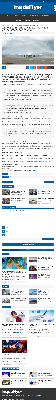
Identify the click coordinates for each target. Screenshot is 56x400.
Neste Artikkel (49, 182)
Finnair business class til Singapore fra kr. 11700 (44, 275)
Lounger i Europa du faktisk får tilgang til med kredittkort (18, 381)
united (25, 173)
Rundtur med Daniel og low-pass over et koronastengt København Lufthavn (18, 291)
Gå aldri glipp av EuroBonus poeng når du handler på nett (18, 372)
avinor (10, 173)
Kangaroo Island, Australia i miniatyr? (45, 299)
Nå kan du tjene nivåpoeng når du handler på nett (45, 381)
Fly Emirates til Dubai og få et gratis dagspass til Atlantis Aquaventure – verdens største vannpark (14, 272)
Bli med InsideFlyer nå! (28, 244)
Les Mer (18, 279)
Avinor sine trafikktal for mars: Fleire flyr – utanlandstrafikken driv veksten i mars (18, 191)
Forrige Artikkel (7, 182)
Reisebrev (5, 286)
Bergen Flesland (21, 173)
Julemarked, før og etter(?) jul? (18, 298)
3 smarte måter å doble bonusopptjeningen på (44, 372)
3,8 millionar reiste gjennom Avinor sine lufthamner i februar (46, 190)
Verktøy (28, 250)
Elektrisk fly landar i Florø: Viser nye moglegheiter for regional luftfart (46, 200)
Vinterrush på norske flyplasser (18, 198)
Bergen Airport (14, 173)
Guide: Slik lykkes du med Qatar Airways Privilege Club (13, 324)
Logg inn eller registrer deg (48, 1)
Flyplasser (12, 176)
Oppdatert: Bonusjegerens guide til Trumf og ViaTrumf (41, 324)
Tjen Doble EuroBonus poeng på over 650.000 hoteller (46, 266)
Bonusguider (6, 307)
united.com (35, 170)
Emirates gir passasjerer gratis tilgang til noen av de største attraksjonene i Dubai (45, 259)
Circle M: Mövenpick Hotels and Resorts (13, 355)
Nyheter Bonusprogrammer (11, 368)
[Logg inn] (55, 9)
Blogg (10, 250)
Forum (45, 250)
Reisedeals (6, 254)
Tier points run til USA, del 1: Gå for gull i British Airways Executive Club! (46, 291)
